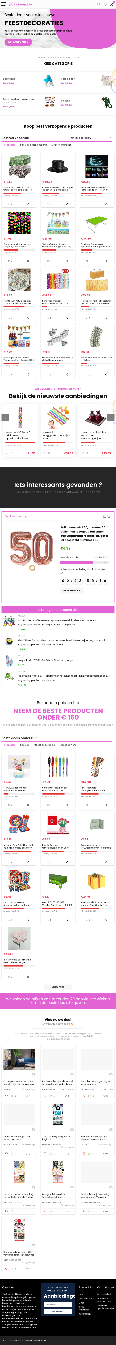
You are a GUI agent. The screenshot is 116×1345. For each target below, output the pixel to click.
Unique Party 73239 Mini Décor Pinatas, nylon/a (45, 660)
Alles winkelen (86, 1298)
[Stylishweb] (33, 1075)
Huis (81, 1294)
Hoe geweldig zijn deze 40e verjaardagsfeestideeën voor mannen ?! (18, 1255)
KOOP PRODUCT (71, 590)
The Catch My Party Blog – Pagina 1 (56, 1138)
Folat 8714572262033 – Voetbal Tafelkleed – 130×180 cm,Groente (57, 905)
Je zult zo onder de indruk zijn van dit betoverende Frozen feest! (18, 1197)
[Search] (98, 4)
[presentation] (5, 417)
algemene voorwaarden (104, 1300)
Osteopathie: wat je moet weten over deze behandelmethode (17, 1139)
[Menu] (3, 4)
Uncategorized (49, 1089)
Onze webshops (84, 1308)
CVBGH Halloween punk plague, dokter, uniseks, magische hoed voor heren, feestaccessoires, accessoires (58, 191)
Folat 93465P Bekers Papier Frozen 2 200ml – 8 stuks (94, 435)
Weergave (8, 83)
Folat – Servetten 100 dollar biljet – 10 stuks (96, 358)
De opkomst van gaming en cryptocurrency (96, 1083)
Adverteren (85, 1313)
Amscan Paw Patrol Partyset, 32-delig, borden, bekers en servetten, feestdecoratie (18, 848)
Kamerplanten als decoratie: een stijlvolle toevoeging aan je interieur (18, 1084)
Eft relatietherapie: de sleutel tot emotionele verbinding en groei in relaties (57, 1084)
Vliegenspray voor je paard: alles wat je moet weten (95, 1138)
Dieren (84, 1144)
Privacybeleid (104, 1294)
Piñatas (21, 616)
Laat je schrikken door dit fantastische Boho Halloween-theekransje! (55, 1197)
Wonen (6, 1089)
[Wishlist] (105, 4)
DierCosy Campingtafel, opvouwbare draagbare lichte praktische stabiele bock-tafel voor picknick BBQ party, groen (96, 248)
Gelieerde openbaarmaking (106, 1307)
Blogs (81, 1302)
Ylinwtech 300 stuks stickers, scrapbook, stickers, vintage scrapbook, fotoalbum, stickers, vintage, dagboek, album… (18, 304)
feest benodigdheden (51, 1144)
